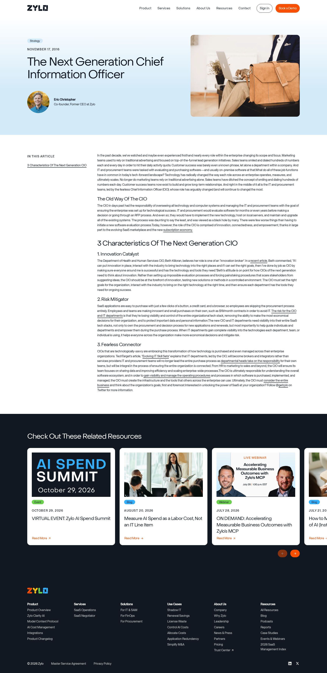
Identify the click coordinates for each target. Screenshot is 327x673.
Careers (219, 627)
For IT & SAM (129, 610)
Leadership (221, 621)
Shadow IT (174, 610)
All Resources (269, 610)
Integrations (35, 633)
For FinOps (128, 616)
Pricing (218, 644)
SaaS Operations (85, 610)
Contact (244, 8)
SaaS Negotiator (84, 616)
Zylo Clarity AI (36, 616)
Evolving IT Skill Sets (155, 356)
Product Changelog (40, 639)
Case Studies (269, 633)
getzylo (283, 385)
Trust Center (222, 650)
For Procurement (131, 621)
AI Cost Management (41, 627)
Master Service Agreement (68, 663)
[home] (37, 8)
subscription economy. (178, 230)
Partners (219, 639)
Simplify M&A (175, 644)
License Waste (177, 621)
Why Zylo (220, 616)
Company (220, 610)
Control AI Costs (177, 627)
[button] (145, 8)
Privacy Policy (102, 663)
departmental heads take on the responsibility (250, 361)
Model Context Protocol (42, 621)
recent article (258, 261)
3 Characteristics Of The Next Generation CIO (56, 165)
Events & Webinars (273, 639)
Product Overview (39, 610)
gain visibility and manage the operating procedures (176, 375)
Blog (264, 616)
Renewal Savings (178, 616)
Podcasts (267, 621)
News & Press (223, 633)
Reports (266, 627)
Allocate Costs (176, 633)
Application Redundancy (183, 639)
